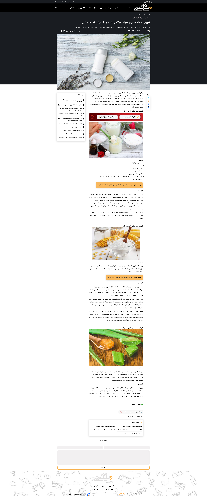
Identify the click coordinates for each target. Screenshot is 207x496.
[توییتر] (148, 98)
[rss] (145, 2)
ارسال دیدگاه (103, 468)
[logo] (144, 7)
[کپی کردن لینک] (148, 107)
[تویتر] (147, 2)
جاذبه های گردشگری (105, 8)
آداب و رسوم (81, 8)
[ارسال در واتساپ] (59, 31)
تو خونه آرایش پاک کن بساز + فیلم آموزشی (119, 277)
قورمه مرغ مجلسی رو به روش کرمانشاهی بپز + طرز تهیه (70, 124)
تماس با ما (111, 486)
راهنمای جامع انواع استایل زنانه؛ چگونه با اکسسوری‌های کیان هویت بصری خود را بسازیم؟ (70, 109)
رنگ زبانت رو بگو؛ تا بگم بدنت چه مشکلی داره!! (105, 426)
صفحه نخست (127, 8)
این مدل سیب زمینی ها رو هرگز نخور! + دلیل (132, 426)
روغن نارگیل (130, 417)
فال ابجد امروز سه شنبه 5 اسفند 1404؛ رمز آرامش (71, 134)
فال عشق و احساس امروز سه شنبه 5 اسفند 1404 (71, 130)
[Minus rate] (121, 412)
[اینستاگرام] (151, 2)
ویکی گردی (122, 494)
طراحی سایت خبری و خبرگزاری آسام (77, 494)
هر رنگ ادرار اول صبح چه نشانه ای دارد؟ (132, 433)
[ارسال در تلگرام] (61, 31)
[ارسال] (67, 31)
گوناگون (72, 8)
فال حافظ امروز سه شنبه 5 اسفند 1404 (73, 127)
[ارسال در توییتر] (64, 31)
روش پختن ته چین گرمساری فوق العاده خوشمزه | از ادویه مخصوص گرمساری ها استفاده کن (70, 119)
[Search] (56, 8)
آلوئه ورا (138, 417)
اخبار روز (117, 8)
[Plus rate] (125, 412)
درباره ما (102, 486)
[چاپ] (70, 31)
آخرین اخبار (81, 95)
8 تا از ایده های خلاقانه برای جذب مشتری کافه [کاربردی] (70, 105)
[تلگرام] (149, 2)
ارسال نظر (103, 440)
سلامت (139, 15)
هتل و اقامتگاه (92, 8)
